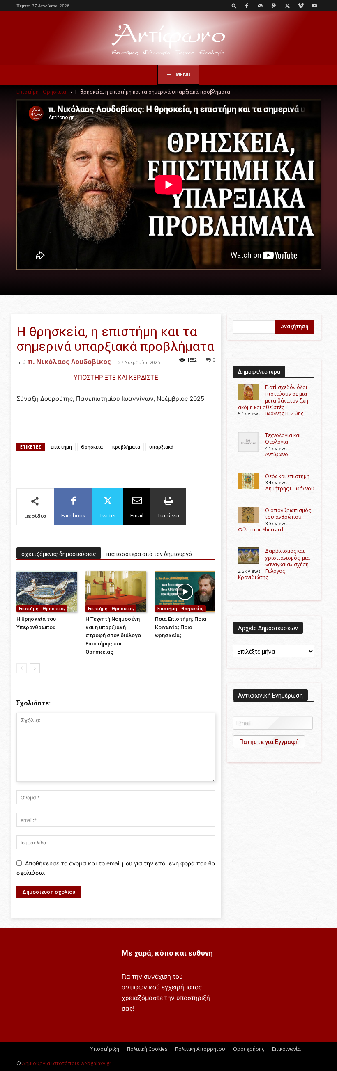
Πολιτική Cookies (147, 1049)
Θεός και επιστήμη (287, 476)
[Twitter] (287, 5)
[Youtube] (314, 5)
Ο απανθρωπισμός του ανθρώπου (288, 513)
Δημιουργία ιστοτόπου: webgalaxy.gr (66, 1063)
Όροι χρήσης (248, 1049)
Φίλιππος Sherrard (260, 529)
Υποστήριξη (104, 1049)
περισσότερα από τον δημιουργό (149, 554)
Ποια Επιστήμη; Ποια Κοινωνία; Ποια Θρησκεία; (180, 627)
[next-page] (35, 668)
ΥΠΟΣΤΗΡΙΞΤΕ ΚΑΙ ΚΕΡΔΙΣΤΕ (116, 377)
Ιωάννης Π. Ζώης (284, 413)
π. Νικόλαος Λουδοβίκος (69, 361)
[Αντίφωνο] (168, 39)
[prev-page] (21, 668)
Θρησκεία (92, 447)
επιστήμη (61, 447)
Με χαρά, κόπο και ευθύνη (167, 953)
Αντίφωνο (276, 454)
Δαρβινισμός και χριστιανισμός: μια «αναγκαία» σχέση (287, 557)
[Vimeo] (301, 5)
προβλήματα (126, 447)
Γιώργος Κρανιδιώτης (261, 574)
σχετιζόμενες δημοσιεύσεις (58, 554)
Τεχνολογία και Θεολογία (283, 438)
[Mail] (260, 5)
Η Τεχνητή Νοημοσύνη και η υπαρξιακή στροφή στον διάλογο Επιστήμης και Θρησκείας (113, 635)
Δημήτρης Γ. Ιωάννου (289, 488)
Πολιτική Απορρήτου (200, 1049)
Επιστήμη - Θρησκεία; (41, 91)
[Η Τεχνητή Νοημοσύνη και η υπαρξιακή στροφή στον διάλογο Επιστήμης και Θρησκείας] (115, 591)
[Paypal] (274, 5)
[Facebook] (246, 5)
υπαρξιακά (161, 447)
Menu (183, 74)
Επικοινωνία (286, 1049)
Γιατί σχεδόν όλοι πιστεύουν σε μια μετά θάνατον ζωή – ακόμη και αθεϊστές (275, 397)
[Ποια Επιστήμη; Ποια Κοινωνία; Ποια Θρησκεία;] (185, 591)
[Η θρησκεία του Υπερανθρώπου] (46, 591)
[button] (234, 5)
